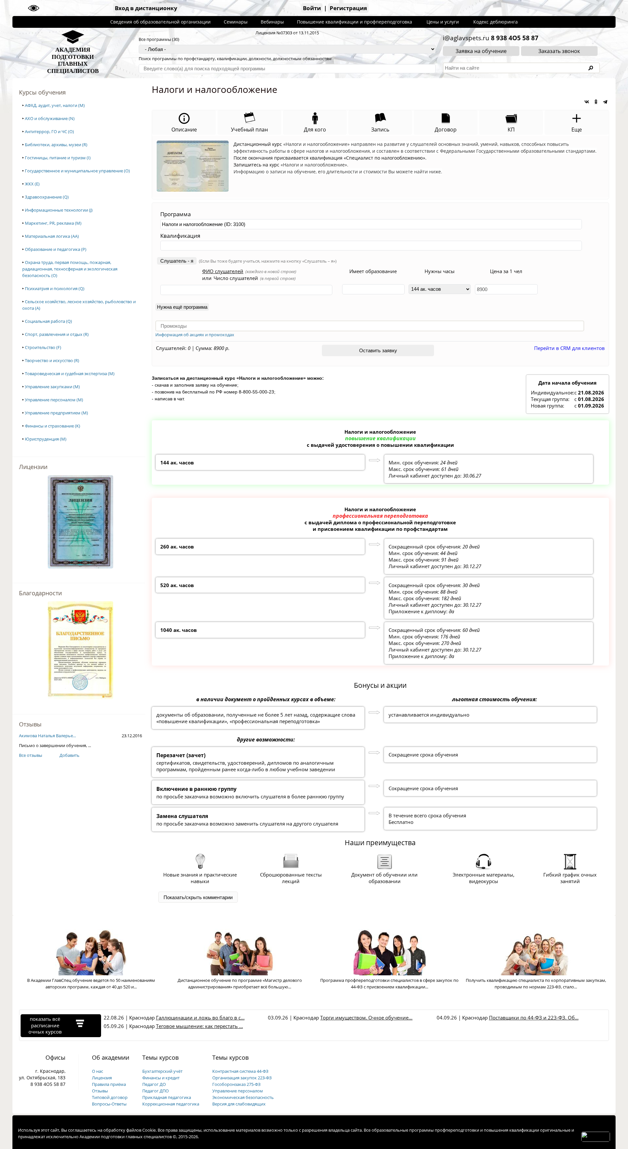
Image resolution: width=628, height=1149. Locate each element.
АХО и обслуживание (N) (50, 118)
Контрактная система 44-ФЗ (240, 1071)
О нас (97, 1071)
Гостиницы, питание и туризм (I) (58, 158)
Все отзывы (30, 755)
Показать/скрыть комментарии (198, 897)
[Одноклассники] (596, 102)
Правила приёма (109, 1084)
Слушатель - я (176, 261)
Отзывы (100, 1091)
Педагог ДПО (155, 1091)
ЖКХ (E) (32, 184)
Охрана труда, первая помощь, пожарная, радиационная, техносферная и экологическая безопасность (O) (69, 268)
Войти (312, 8)
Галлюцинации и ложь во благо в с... (200, 1017)
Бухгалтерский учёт (162, 1071)
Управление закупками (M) (52, 387)
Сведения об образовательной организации (160, 22)
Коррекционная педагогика (170, 1104)
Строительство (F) (43, 347)
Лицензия (102, 1078)
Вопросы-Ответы (109, 1104)
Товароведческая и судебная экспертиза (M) (69, 373)
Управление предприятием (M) (56, 413)
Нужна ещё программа (182, 307)
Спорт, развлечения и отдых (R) (57, 334)
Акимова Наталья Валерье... (47, 736)
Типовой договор (110, 1097)
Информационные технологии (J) (59, 210)
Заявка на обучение (481, 51)
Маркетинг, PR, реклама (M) (53, 223)
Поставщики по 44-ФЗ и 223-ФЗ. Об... (534, 1017)
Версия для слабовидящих (239, 1104)
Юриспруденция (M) (45, 439)
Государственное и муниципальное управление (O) (77, 171)
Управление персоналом (237, 1091)
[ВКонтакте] (587, 102)
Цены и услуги (443, 22)
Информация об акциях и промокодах (194, 335)
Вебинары (272, 22)
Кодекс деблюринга (495, 22)
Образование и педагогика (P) (55, 249)
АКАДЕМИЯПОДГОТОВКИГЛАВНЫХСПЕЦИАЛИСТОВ (73, 60)
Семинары (236, 22)
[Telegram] (605, 102)
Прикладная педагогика (166, 1097)
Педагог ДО (154, 1084)
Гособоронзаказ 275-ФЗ (236, 1084)
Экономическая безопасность (243, 1097)
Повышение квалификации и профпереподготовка (354, 22)
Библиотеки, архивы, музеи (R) (56, 145)
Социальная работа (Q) (48, 321)
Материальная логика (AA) (52, 236)
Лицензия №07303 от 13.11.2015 (287, 33)
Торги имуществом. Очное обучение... (366, 1017)
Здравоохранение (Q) (47, 197)
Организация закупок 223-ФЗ (242, 1078)
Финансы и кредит (161, 1078)
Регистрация (348, 8)
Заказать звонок (559, 51)
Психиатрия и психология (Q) (54, 288)
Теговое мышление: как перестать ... (199, 1026)
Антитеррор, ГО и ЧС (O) (49, 131)
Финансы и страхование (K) (52, 426)
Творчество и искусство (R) (52, 360)
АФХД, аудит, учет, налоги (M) (55, 105)
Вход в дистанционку (146, 8)
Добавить (69, 755)
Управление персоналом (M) (54, 400)
